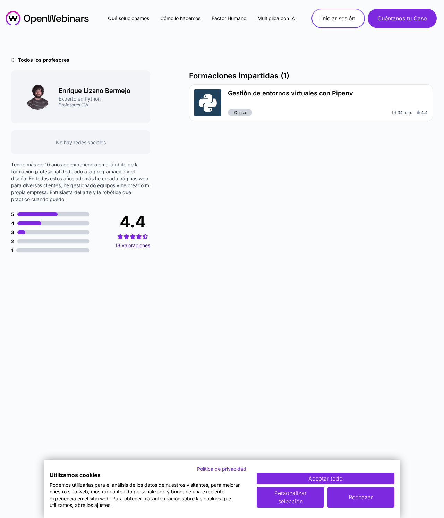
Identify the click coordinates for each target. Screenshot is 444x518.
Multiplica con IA (276, 18)
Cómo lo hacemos (180, 18)
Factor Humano (229, 18)
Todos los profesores (43, 60)
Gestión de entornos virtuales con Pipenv (290, 93)
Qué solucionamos (128, 18)
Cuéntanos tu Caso (402, 18)
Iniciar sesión (338, 18)
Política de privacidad (221, 469)
